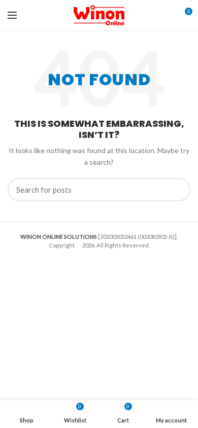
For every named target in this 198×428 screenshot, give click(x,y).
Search (176, 189)
